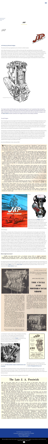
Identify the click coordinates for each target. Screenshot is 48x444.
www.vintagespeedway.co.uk (35, 365)
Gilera (9, 264)
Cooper (16, 338)
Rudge (38, 219)
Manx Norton (6, 113)
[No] (46, 440)
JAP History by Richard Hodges (8, 45)
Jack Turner (19, 264)
